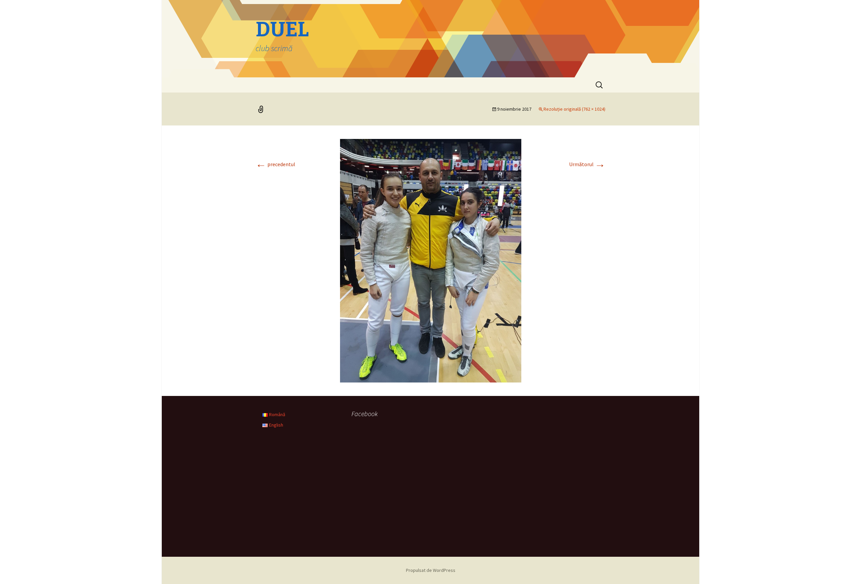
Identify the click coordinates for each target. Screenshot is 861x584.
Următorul (587, 164)
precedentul (275, 164)
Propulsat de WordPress (430, 570)
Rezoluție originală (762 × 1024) (574, 109)
